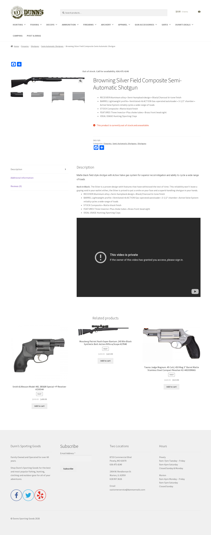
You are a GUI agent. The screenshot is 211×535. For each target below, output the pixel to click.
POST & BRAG (34, 35)
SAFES (165, 24)
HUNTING (18, 24)
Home (16, 46)
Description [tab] (16, 169)
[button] (80, 81)
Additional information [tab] (22, 177)
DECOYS (50, 24)
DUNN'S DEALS (182, 24)
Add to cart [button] (39, 406)
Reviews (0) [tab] (16, 186)
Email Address (67, 453)
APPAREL (122, 24)
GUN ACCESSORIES (144, 24)
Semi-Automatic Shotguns (52, 46)
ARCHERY (106, 24)
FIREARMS (88, 24)
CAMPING (18, 35)
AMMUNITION (69, 24)
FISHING (34, 24)
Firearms (25, 46)
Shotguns (35, 46)
